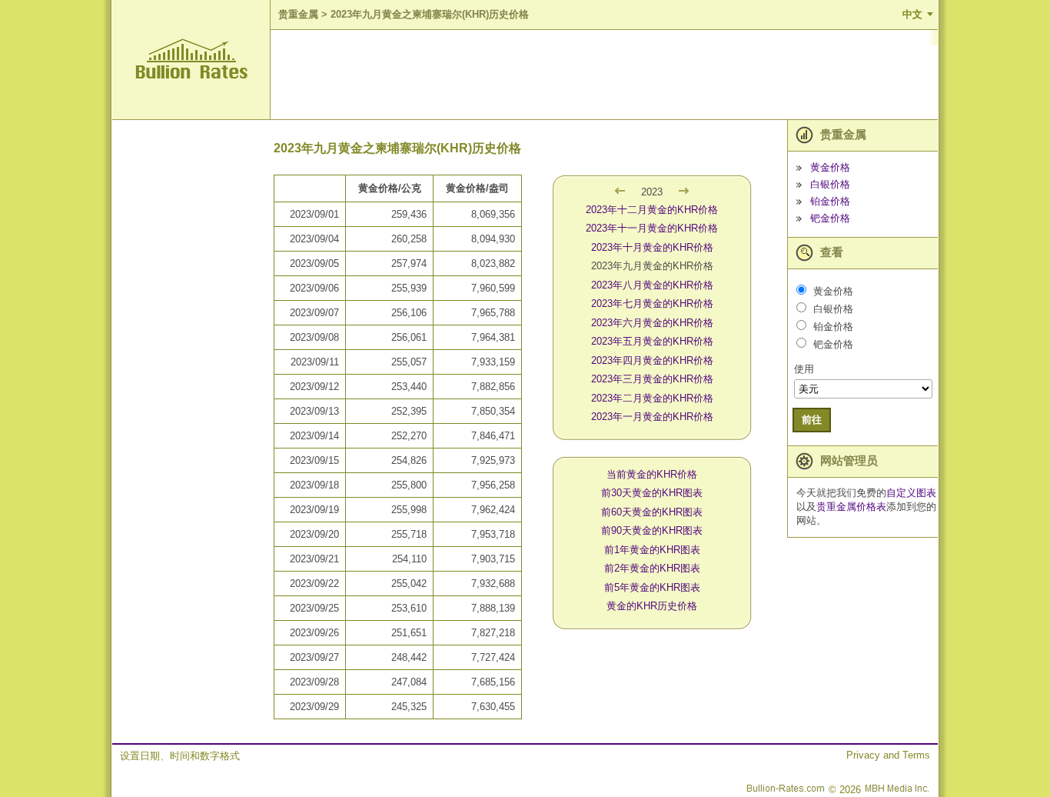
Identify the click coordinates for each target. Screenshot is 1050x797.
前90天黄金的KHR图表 (652, 530)
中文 (912, 14)
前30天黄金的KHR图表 (652, 493)
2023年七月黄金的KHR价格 (652, 303)
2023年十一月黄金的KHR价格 (652, 228)
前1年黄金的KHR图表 (652, 549)
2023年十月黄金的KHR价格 (652, 247)
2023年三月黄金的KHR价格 (652, 379)
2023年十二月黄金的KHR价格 (652, 209)
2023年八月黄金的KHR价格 (652, 285)
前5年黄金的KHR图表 (652, 587)
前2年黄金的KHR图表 (652, 568)
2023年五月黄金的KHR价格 (652, 341)
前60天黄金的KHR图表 (652, 512)
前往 (812, 419)
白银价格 (830, 184)
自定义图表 (911, 493)
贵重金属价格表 (851, 506)
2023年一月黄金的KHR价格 (652, 416)
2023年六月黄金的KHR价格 (652, 322)
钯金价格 (830, 218)
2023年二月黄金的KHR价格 (652, 398)
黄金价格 (830, 167)
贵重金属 (298, 14)
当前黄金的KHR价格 (651, 474)
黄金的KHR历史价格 (651, 606)
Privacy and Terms (888, 755)
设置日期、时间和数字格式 (180, 756)
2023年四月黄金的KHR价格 (652, 360)
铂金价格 (830, 201)
